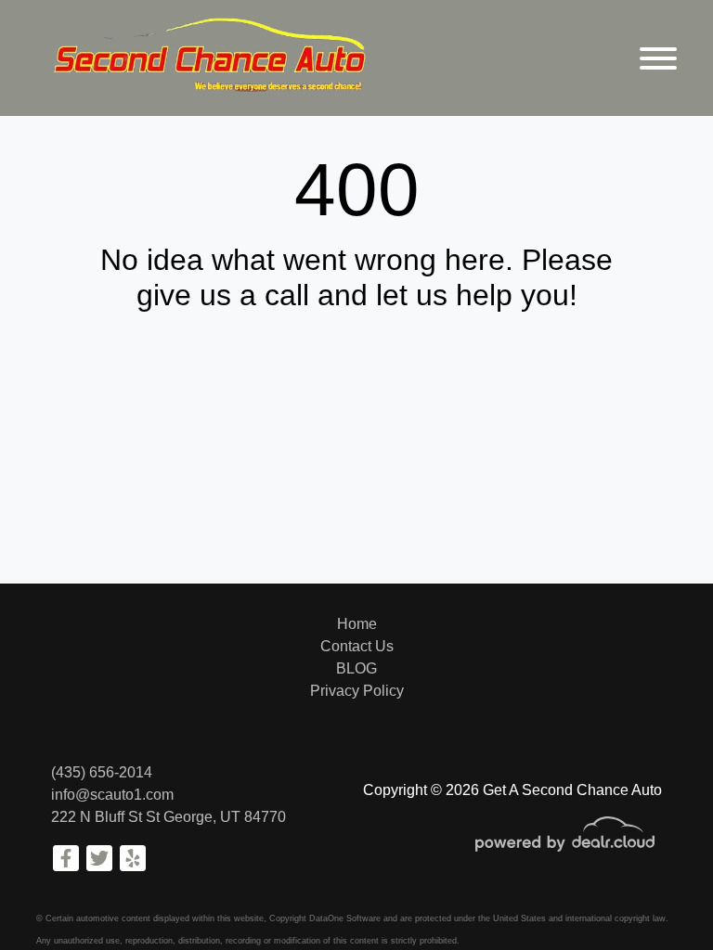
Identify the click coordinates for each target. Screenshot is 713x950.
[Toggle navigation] (658, 58)
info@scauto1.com (112, 794)
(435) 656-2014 (101, 772)
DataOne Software (345, 918)
